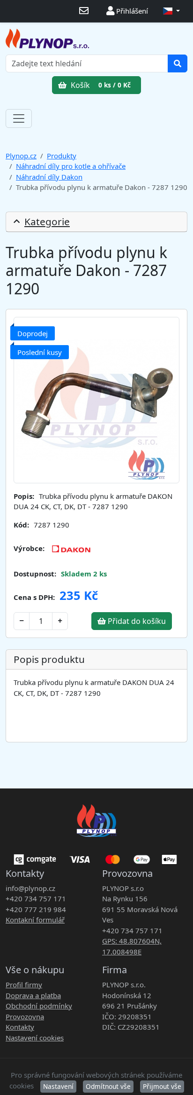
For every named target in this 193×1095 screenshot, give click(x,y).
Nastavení (58, 1086)
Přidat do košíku (136, 621)
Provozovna (25, 1016)
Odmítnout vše (108, 1086)
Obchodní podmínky (39, 1005)
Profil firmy (24, 984)
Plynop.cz (21, 155)
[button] (171, 11)
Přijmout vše (162, 1086)
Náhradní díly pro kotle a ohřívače (71, 166)
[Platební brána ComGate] (96, 856)
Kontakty (20, 1027)
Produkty (61, 155)
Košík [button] (100, 85)
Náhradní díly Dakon (49, 176)
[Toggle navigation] (19, 118)
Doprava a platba (33, 995)
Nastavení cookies (35, 1037)
